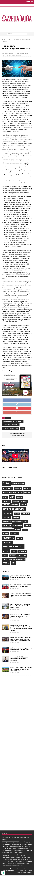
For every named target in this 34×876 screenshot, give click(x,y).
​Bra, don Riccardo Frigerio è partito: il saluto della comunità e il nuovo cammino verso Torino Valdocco (21, 627)
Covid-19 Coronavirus (14, 509)
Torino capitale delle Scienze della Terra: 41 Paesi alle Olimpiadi (19, 658)
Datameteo (25, 514)
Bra (12, 496)
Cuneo (17, 514)
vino (13, 563)
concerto (6, 504)
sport (5, 556)
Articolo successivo (17, 436)
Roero (6, 551)
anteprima (26, 488)
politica (19, 538)
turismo (21, 555)
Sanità (14, 551)
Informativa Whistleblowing (24, 872)
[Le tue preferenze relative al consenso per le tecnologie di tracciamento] (3, 873)
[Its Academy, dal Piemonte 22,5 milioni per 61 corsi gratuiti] (5, 588)
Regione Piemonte (13, 546)
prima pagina (7, 542)
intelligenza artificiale (10, 424)
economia (6, 518)
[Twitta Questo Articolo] (17, 404)
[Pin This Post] (17, 408)
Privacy (30, 870)
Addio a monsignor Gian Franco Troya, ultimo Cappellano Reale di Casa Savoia (20, 595)
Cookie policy (23, 870)
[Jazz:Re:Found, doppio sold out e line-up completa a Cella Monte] (5, 579)
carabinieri (6, 501)
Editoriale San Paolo (23, 850)
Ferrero (16, 518)
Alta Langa (7, 488)
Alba (18, 53)
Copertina (14, 505)
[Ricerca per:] (17, 34)
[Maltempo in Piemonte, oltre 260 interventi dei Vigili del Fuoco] (5, 651)
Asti (20, 492)
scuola (22, 551)
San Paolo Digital (14, 857)
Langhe (17, 525)
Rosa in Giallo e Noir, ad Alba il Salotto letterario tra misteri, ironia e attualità (20, 616)
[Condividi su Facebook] (17, 400)
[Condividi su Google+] (17, 412)
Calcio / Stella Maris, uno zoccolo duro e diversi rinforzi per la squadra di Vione (21, 669)
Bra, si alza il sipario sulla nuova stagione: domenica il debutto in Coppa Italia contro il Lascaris (21, 639)
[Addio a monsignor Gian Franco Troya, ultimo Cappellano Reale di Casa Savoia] (5, 597)
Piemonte (8, 537)
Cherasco (16, 501)
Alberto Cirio (18, 484)
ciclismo (24, 501)
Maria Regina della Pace (10, 428)
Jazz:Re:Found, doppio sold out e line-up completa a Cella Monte (20, 576)
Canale (19, 497)
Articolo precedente (17, 434)
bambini (27, 492)
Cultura (7, 513)
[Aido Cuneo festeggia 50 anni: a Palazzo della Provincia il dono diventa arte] (5, 608)
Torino (12, 556)
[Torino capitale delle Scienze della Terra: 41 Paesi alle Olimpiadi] (5, 660)
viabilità (6, 563)
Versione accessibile (14, 55)
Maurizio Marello (8, 530)
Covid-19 (23, 505)
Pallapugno (14, 533)
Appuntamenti (9, 492)
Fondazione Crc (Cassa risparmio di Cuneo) (15, 521)
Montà (25, 530)
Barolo (5, 497)
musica (5, 533)
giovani (7, 525)
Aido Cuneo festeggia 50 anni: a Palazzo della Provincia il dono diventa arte (20, 605)
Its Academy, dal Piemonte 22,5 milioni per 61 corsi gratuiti (20, 585)
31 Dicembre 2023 (8, 53)
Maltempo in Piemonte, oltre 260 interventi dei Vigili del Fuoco (21, 648)
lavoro (27, 526)
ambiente (18, 488)
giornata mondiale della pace (12, 421)
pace (22, 428)
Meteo (17, 530)
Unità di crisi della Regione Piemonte (14, 559)
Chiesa (22, 53)
